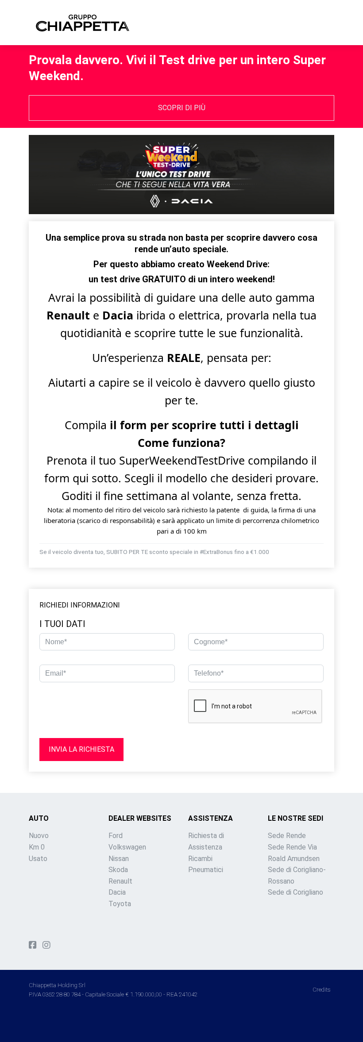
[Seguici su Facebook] (33, 945)
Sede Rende (287, 835)
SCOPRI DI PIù (181, 108)
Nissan (118, 858)
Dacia (117, 892)
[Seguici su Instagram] (46, 945)
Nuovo (39, 835)
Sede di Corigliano (295, 892)
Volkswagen (127, 847)
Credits (322, 989)
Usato (38, 858)
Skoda (118, 869)
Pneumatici (205, 869)
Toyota (119, 904)
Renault (120, 881)
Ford (115, 835)
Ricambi (200, 858)
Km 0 (37, 847)
